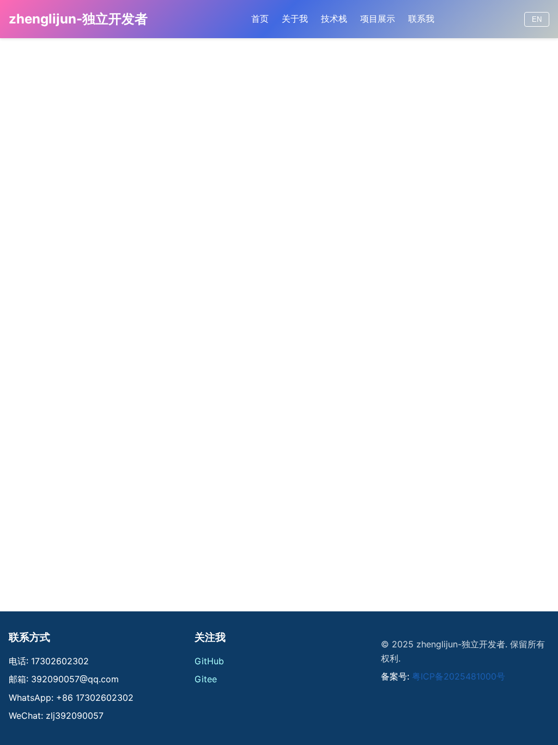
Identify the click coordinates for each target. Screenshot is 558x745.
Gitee (206, 679)
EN (537, 19)
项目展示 (377, 18)
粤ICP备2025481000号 (458, 676)
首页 (260, 18)
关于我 (295, 18)
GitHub (209, 661)
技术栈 (334, 18)
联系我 (421, 18)
